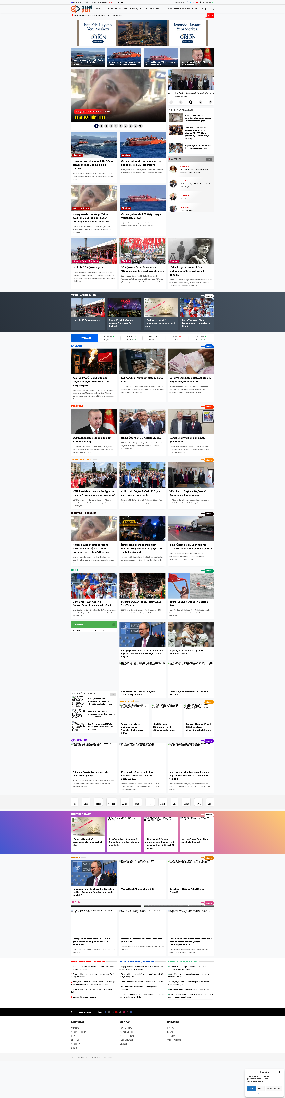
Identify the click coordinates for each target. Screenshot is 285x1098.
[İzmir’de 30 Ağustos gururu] (88, 307)
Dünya (74, 1048)
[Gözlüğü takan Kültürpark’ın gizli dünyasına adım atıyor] (167, 712)
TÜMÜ (209, 159)
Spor (151, 9)
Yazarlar (171, 1036)
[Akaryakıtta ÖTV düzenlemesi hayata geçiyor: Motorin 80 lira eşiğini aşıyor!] (94, 361)
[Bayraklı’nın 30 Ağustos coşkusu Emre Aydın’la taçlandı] (124, 307)
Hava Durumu (126, 1028)
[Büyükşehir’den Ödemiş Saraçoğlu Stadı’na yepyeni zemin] (142, 675)
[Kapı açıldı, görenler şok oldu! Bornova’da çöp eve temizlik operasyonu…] (142, 756)
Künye (270, 1093)
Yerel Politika (77, 1044)
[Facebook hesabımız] (187, 2)
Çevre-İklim (197, 9)
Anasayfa (100, 9)
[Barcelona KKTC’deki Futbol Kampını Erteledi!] (191, 873)
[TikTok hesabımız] (200, 2)
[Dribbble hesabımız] (128, 1012)
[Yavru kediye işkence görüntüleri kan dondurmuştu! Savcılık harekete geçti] (176, 122)
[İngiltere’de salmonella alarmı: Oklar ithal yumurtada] (142, 923)
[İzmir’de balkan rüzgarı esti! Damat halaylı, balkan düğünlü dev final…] (124, 826)
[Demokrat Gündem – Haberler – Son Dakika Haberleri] (81, 11)
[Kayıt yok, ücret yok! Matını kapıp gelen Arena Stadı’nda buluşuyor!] (79, 730)
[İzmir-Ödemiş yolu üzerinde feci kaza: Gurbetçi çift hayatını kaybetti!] (191, 528)
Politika (143, 9)
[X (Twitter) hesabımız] (190, 2)
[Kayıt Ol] (206, 9)
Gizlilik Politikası (262, 1093)
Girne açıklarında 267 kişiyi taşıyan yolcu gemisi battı (180, 15)
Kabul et (251, 1088)
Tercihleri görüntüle (273, 1088)
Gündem (123, 9)
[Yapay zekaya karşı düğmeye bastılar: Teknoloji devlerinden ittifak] (134, 712)
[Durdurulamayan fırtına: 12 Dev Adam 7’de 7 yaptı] (142, 586)
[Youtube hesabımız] (197, 2)
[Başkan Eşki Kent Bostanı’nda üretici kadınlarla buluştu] (176, 152)
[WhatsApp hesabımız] (213, 2)
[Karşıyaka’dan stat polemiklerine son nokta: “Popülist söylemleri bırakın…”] (79, 706)
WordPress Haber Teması (101, 1057)
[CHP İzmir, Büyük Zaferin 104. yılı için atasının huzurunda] (142, 475)
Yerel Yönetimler (182, 9)
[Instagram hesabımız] (193, 2)
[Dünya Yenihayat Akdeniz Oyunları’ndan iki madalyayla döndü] (197, 307)
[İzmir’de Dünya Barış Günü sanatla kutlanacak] (197, 826)
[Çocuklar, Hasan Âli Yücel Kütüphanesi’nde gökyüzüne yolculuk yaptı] (199, 712)
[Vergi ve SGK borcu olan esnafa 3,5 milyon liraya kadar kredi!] (191, 361)
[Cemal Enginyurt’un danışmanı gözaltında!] (191, 421)
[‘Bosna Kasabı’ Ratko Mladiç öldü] (142, 873)
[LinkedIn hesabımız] (210, 2)
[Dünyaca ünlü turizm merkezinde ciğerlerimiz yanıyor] (94, 756)
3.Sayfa (77, 208)
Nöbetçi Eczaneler (128, 1036)
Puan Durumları (126, 1040)
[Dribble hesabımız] (207, 2)
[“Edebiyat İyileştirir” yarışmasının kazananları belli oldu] (161, 307)
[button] (280, 1072)
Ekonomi (133, 9)
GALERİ (77, 2)
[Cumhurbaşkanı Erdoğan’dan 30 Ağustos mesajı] (94, 421)
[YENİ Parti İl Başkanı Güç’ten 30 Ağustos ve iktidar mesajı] (191, 475)
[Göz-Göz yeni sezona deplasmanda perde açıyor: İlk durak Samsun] (79, 717)
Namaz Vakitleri (127, 1032)
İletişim (170, 1028)
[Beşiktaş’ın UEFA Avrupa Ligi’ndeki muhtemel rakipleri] (191, 634)
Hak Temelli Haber (164, 9)
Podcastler (111, 9)
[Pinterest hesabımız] (203, 2)
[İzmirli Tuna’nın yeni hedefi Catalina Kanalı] (191, 585)
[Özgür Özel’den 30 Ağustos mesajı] (142, 422)
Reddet (260, 1088)
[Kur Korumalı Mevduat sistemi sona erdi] (142, 361)
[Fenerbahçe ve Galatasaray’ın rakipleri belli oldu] (191, 675)
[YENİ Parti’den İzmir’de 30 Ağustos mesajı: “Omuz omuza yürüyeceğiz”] (94, 475)
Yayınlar (123, 1044)
